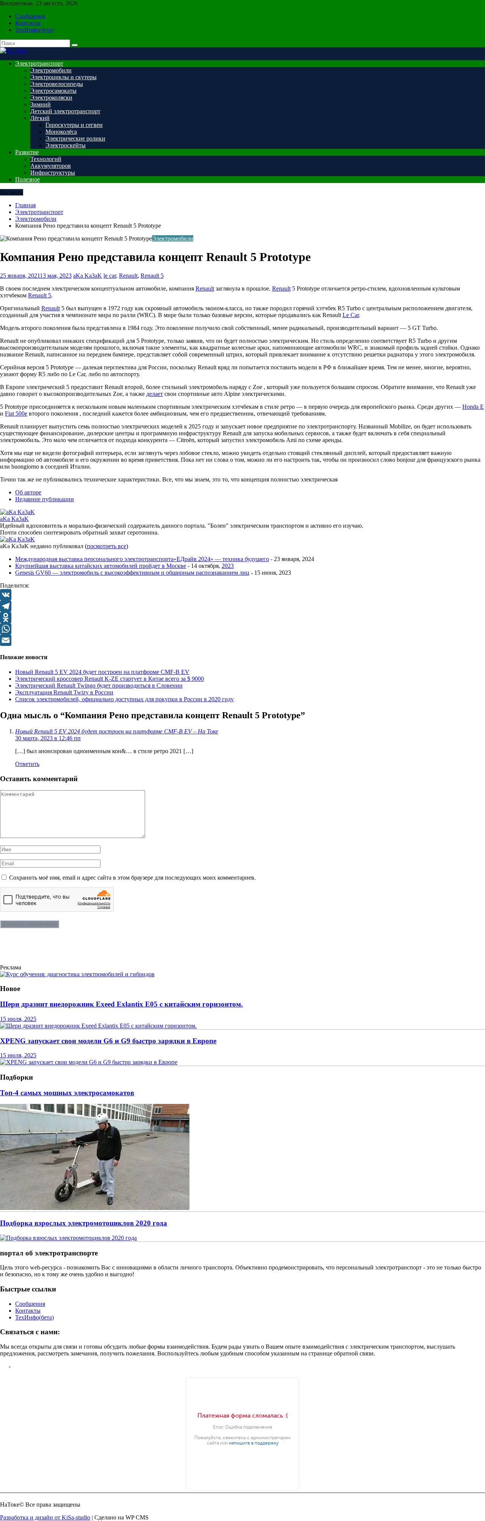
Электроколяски (51, 97)
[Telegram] (242, 606)
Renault (128, 275)
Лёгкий (40, 118)
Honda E (473, 406)
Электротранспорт (39, 63)
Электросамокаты (53, 91)
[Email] (242, 640)
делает (154, 394)
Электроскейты (65, 145)
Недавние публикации (44, 499)
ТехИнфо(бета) (34, 30)
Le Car (351, 315)
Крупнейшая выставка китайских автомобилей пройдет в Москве (100, 566)
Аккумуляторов (50, 166)
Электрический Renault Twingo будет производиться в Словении (99, 685)
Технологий (45, 159)
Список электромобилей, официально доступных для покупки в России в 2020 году (124, 699)
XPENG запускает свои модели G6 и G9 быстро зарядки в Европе (108, 1041)
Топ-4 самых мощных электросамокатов (67, 1093)
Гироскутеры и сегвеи (74, 125)
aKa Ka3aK (87, 275)
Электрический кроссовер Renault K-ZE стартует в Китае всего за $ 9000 (109, 678)
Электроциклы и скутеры (63, 77)
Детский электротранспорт (65, 111)
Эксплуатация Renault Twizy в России (64, 692)
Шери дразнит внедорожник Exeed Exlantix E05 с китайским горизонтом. (121, 1004)
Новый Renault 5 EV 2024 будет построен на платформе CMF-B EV (102, 672)
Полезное (27, 179)
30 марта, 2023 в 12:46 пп (48, 738)
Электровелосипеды (56, 84)
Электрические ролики (75, 138)
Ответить (27, 764)
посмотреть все (106, 546)
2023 (228, 566)
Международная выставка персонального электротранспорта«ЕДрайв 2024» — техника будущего (142, 559)
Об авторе (28, 492)
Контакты (28, 23)
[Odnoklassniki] (242, 617)
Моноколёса (61, 131)
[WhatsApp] (242, 629)
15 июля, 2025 (18, 1019)
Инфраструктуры (52, 172)
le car (109, 275)
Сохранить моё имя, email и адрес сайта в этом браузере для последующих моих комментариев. (132, 877)
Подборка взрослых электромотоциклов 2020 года (83, 1223)
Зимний (40, 104)
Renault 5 (152, 275)
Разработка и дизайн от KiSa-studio (45, 1517)
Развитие (27, 152)
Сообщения (30, 16)
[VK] (242, 594)
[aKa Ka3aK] (17, 512)
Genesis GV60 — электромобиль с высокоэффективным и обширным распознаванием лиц (132, 572)
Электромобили (51, 70)
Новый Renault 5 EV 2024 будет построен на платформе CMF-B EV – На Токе (116, 731)
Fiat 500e (16, 413)
